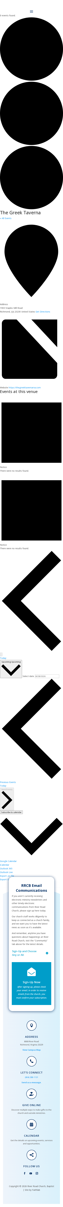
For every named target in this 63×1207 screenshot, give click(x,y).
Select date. (29, 676)
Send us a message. (31, 1082)
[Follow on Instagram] (36, 1173)
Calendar (31, 1135)
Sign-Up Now (31, 982)
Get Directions (43, 311)
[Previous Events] (31, 650)
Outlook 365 (6, 868)
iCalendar (4, 864)
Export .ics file (7, 875)
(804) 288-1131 (31, 1077)
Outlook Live (6, 872)
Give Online (31, 1105)
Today (3, 658)
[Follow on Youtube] (30, 1173)
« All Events (5, 218)
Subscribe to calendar (11, 812)
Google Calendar (8, 861)
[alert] (31, 434)
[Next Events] (1, 654)
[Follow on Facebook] (24, 1173)
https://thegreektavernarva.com (25, 387)
